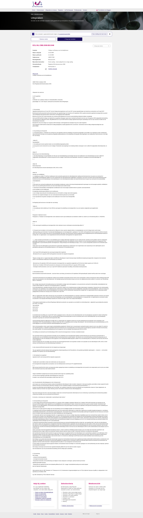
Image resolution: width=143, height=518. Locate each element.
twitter (101, 514)
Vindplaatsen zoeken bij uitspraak (43, 498)
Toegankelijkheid (51, 513)
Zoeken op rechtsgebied (41, 496)
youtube (109, 514)
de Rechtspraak (69, 10)
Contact (85, 10)
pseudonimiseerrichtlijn (64, 34)
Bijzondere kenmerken (38, 62)
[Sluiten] (109, 34)
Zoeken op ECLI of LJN (40, 495)
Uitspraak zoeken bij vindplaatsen (43, 499)
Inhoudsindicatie (37, 64)
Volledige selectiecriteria (67, 505)
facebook (103, 514)
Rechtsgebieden (37, 59)
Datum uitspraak (37, 52)
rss (91, 514)
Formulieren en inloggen (104, 10)
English (34, 513)
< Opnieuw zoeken (43, 39)
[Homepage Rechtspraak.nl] (36, 3)
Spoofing (57, 513)
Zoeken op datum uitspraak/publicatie (44, 492)
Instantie (35, 50)
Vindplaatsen (36, 66)
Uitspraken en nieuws (51, 10)
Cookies (46, 513)
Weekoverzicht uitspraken (96, 505)
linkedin (107, 514)
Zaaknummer (36, 57)
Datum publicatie (37, 55)
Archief (66, 513)
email (93, 514)
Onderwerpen (40, 10)
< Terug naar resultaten (69, 39)
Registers (60, 10)
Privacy (42, 513)
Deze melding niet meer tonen (99, 34)
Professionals (77, 10)
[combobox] (101, 46)
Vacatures (62, 513)
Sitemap (38, 513)
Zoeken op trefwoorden (40, 493)
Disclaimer (70, 513)
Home (33, 10)
